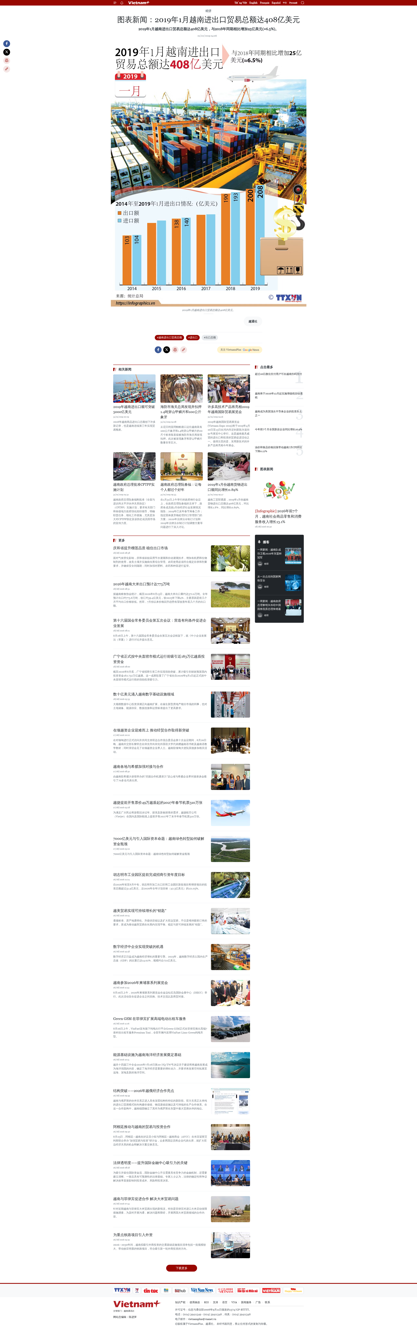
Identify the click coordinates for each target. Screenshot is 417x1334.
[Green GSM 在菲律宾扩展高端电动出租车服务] (230, 1029)
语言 (224, 1302)
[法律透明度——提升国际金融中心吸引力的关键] (230, 1173)
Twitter (6, 52)
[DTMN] (247, 1290)
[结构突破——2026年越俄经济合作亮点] (230, 1101)
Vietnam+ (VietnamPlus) (139, 2)
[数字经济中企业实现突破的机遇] (230, 957)
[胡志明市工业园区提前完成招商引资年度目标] (230, 885)
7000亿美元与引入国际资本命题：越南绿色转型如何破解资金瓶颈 (158, 841)
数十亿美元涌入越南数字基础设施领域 (143, 694)
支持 (215, 1302)
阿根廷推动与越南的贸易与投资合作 (142, 1127)
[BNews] (166, 1290)
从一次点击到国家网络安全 (269, 578)
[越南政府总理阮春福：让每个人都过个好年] (181, 466)
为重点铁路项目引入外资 (133, 1235)
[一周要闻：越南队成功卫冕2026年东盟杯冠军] (293, 556)
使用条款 (195, 1302)
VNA (234, 1302)
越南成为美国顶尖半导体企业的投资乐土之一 (278, 413)
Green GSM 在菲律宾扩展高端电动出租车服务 (149, 1019)
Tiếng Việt (241, 2)
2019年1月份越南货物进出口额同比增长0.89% (227, 487)
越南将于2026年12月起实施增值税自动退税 (279, 395)
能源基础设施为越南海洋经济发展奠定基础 (147, 1055)
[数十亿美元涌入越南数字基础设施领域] (230, 705)
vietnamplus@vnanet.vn (202, 1319)
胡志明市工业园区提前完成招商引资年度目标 (149, 875)
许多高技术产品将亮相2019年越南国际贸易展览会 (228, 409)
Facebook (6, 43)
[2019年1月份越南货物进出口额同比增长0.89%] (229, 466)
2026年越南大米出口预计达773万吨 (141, 584)
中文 (285, 3)
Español (276, 2)
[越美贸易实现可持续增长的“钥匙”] (230, 921)
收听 (266, 563)
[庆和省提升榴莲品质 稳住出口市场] (230, 558)
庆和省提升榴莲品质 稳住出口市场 (140, 548)
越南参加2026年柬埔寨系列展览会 (140, 983)
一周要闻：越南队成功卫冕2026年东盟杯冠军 (269, 553)
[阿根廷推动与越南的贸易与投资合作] (230, 1137)
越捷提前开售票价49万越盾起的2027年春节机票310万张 (157, 803)
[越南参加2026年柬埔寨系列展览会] (230, 993)
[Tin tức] (151, 1290)
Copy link (6, 69)
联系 (267, 1302)
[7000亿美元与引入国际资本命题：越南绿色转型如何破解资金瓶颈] (230, 849)
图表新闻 (266, 469)
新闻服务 (246, 1302)
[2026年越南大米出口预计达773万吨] (230, 594)
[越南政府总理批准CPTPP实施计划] (134, 466)
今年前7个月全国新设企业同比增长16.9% (278, 429)
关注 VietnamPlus (230, 349)
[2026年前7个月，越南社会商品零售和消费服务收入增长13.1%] (279, 490)
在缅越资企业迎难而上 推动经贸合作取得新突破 (151, 730)
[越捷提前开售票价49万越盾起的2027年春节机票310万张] (230, 813)
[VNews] (137, 1290)
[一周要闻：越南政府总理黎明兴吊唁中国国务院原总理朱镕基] (293, 607)
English (253, 2)
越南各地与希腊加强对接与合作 (138, 767)
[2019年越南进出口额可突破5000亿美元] (134, 388)
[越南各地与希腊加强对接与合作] (230, 777)
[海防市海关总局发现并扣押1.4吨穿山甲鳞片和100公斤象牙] (181, 388)
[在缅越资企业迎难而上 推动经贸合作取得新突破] (230, 741)
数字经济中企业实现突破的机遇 (138, 947)
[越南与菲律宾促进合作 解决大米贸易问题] (230, 1209)
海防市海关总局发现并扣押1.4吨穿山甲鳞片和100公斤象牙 (180, 412)
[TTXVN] (122, 1290)
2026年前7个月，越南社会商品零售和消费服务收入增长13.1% (278, 516)
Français (264, 2)
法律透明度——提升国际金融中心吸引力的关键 (150, 1163)
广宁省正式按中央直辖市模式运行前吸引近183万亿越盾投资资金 (159, 659)
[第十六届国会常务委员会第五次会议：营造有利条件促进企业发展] (230, 631)
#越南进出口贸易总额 (169, 337)
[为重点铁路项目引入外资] (230, 1245)
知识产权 (180, 1302)
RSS (206, 1302)
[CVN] (225, 1290)
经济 (208, 11)
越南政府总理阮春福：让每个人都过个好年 (180, 487)
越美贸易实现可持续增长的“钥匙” (139, 911)
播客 (266, 542)
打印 (6, 60)
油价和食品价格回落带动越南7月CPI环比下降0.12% (278, 449)
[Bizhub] (180, 1290)
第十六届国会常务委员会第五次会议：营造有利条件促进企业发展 (159, 623)
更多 (121, 540)
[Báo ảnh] (271, 1290)
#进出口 (193, 337)
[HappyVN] (293, 1290)
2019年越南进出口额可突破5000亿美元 (134, 409)
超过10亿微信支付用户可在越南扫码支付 (278, 374)
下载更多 (181, 1268)
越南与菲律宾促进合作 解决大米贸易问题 (146, 1199)
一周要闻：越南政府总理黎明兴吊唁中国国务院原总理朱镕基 (269, 605)
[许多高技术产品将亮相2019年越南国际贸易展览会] (229, 388)
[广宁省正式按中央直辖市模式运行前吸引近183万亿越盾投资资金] (230, 667)
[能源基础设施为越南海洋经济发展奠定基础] (230, 1065)
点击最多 (266, 367)
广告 (258, 1302)
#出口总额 (210, 337)
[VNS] (202, 1290)
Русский (293, 3)
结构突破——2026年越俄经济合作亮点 (143, 1091)
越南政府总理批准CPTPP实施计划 (134, 487)
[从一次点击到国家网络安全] (293, 583)
